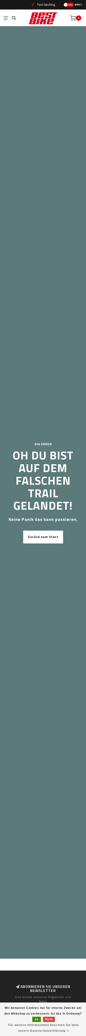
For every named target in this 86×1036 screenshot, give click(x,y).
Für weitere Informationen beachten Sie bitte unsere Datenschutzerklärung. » (43, 1027)
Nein (49, 1019)
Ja (36, 1019)
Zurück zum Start (43, 536)
